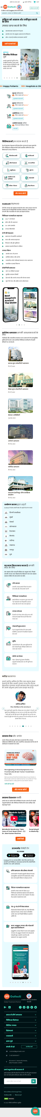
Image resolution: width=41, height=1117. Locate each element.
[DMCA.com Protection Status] (9, 1098)
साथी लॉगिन (27, 2)
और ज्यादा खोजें (20, 789)
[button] (20, 1014)
